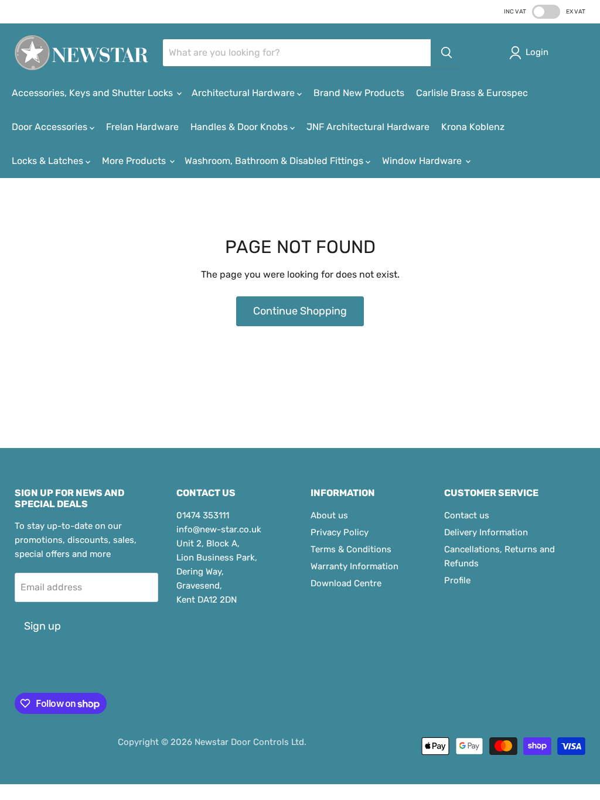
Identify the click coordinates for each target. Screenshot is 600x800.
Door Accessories (51, 126)
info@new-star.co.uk (218, 529)
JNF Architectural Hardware (367, 126)
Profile (457, 580)
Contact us (466, 515)
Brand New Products (358, 92)
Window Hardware (423, 160)
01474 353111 (202, 515)
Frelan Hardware (142, 126)
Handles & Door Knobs (240, 126)
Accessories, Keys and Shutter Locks (93, 92)
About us (329, 515)
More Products (135, 160)
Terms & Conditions (351, 549)
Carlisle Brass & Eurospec (472, 92)
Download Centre (346, 583)
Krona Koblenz (472, 126)
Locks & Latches (49, 160)
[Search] (446, 52)
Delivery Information (486, 532)
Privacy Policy (340, 532)
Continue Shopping (300, 311)
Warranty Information (354, 566)
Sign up (42, 626)
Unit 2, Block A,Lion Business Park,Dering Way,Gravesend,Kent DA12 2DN (216, 571)
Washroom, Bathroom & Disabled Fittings (275, 160)
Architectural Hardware (244, 92)
